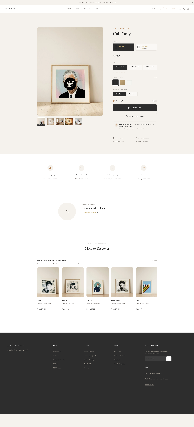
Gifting (55, 364)
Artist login (170, 8)
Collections (57, 356)
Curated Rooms (59, 360)
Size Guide (88, 364)
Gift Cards (57, 368)
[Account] (184, 9)
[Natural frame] (122, 82)
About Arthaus (89, 352)
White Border (119, 94)
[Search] (179, 9)
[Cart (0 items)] (188, 9)
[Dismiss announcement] (192, 2)
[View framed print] (50, 122)
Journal (86, 368)
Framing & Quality (90, 356)
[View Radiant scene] (69, 122)
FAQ (146, 373)
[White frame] (129, 82)
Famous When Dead (121, 28)
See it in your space (136, 116)
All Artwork (57, 352)
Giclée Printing (89, 360)
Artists (87, 9)
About (96, 9)
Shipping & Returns (155, 373)
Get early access (30, 418)
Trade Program (119, 364)
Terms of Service (162, 379)
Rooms (77, 9)
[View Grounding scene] (60, 122)
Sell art (156, 8)
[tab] (123, 47)
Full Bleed (132, 94)
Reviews (117, 360)
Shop (69, 9)
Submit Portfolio (120, 356)
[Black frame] (116, 82)
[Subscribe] (168, 358)
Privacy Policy (149, 385)
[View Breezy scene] (78, 122)
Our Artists (118, 352)
